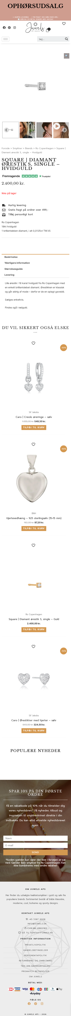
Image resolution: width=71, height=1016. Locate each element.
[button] (10, 130)
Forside (6, 148)
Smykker (17, 148)
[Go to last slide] (6, 130)
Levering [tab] (9, 274)
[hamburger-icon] (5, 39)
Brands (29, 148)
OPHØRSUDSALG (35, 6)
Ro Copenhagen (44, 148)
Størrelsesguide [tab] (13, 268)
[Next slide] (64, 130)
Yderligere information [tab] (17, 262)
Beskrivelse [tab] (11, 257)
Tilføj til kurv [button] (34, 427)
